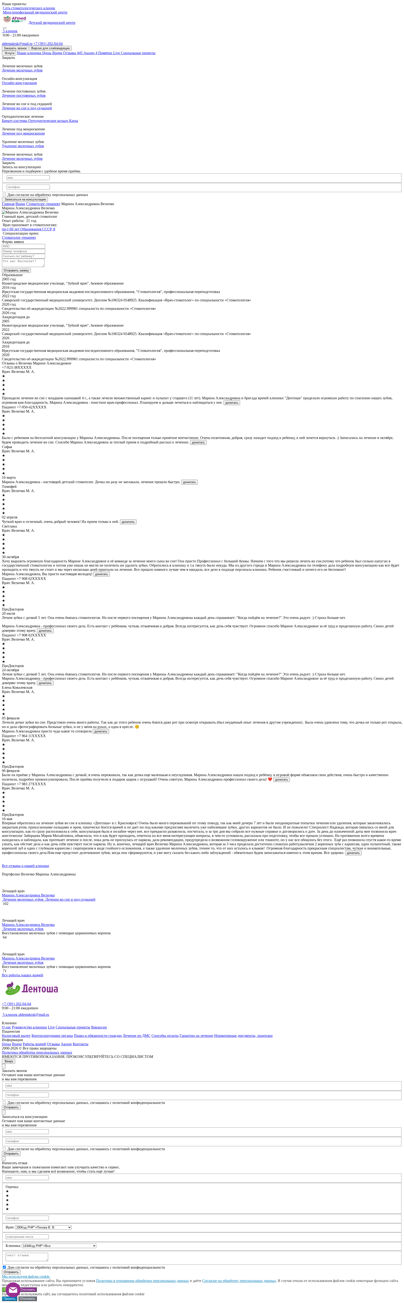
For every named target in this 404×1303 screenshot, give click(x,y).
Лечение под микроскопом (23, 133)
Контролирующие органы (52, 1036)
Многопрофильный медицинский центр (35, 12)
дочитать (231, 402)
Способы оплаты (165, 1036)
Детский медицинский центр (52, 23)
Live (51, 1027)
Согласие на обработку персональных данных (239, 1281)
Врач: (10, 1227)
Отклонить (27, 1289)
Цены (6, 1044)
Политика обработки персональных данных (37, 1052)
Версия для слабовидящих (50, 48)
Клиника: (13, 1246)
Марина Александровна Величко (28, 895)
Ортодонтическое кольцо (48, 121)
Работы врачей (34, 1044)
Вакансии (99, 1027)
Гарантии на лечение (196, 1036)
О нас (6, 1027)
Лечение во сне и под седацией (27, 108)
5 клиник (10, 1015)
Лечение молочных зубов (22, 70)
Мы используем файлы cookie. (26, 1276)
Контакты (80, 1044)
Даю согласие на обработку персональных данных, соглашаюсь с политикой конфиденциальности (86, 1103)
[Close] (4, 1066)
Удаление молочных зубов (23, 146)
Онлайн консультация (19, 83)
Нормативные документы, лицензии (243, 1036)
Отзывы (53, 1044)
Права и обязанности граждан (98, 1036)
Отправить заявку (16, 270)
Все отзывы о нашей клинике (25, 866)
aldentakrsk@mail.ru (17, 44)
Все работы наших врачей (22, 975)
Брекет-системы (15, 121)
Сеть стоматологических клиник (29, 8)
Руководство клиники (29, 1027)
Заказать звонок (15, 48)
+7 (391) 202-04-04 (48, 44)
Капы (73, 121)
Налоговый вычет (16, 1036)
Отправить (11, 1107)
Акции (66, 1044)
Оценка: (12, 1187)
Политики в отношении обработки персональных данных (142, 1281)
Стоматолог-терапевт (43, 204)
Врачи (20, 204)
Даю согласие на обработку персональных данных (47, 195)
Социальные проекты (73, 1027)
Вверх (8, 1061)
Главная (8, 204)
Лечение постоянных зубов (24, 95)
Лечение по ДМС (137, 1036)
